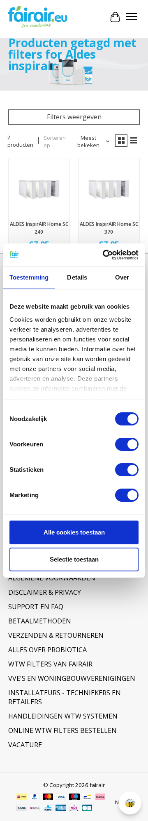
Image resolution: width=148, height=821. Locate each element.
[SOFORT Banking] (100, 798)
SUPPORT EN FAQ (35, 606)
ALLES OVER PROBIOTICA (47, 649)
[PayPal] (35, 798)
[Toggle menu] (131, 17)
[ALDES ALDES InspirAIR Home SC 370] (109, 189)
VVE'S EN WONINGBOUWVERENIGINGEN (71, 678)
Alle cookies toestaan (74, 532)
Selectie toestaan (74, 559)
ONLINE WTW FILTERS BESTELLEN (62, 730)
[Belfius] (35, 809)
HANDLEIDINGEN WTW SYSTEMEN (63, 716)
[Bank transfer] (21, 809)
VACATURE (25, 744)
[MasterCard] (48, 798)
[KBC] (48, 809)
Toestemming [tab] (29, 277)
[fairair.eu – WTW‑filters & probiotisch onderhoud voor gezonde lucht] (37, 17)
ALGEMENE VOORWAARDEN (51, 577)
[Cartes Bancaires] (87, 809)
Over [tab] (122, 277)
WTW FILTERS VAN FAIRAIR (50, 664)
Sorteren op (55, 141)
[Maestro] (74, 798)
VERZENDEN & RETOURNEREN (56, 635)
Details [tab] (77, 277)
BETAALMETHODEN (39, 620)
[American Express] (61, 809)
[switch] (127, 444)
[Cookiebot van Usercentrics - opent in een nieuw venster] (104, 255)
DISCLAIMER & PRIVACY (44, 592)
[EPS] (74, 809)
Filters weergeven (74, 116)
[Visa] (61, 798)
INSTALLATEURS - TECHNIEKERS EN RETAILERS (64, 697)
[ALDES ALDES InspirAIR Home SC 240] (39, 189)
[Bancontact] (87, 798)
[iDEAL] (21, 798)
